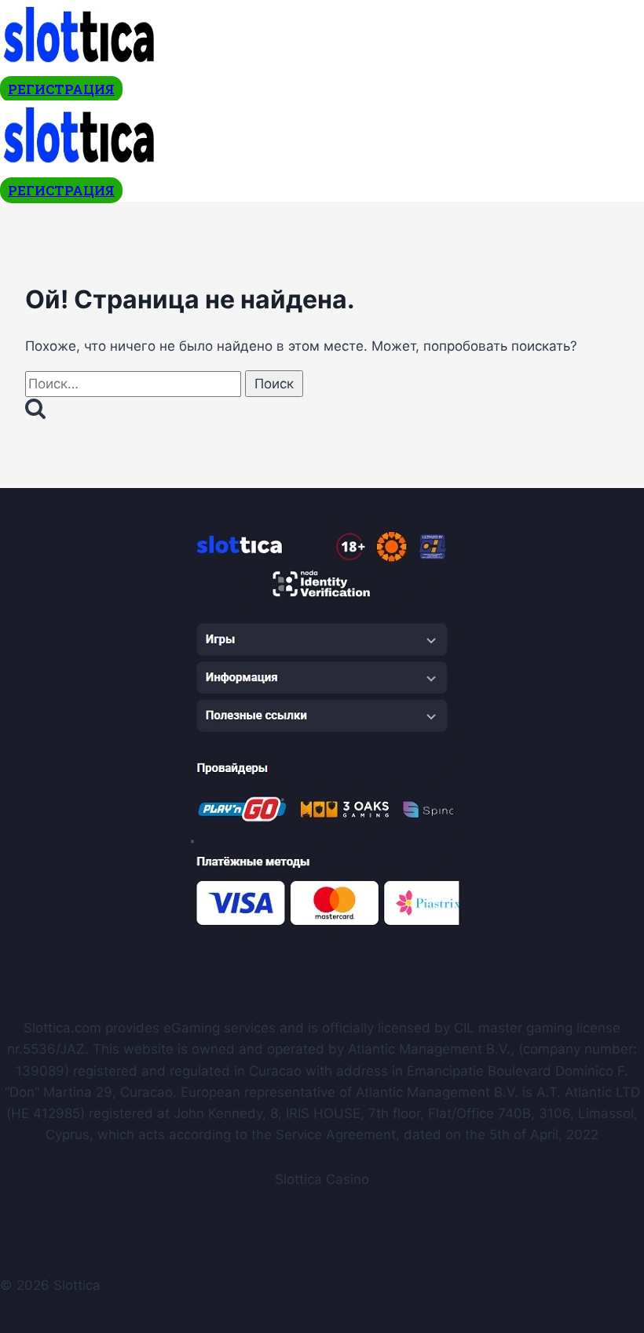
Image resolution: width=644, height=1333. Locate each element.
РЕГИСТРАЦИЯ (61, 89)
